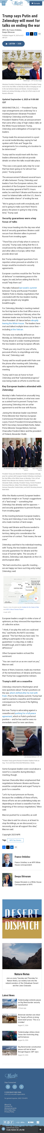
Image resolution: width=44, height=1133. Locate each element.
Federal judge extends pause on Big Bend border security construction (29, 1002)
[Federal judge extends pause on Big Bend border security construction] (9, 1003)
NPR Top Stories (15, 840)
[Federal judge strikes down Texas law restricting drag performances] (9, 1036)
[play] (3, 1129)
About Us (8, 1105)
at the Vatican (17, 329)
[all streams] (41, 1129)
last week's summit (28, 288)
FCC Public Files (10, 1110)
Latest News (8, 995)
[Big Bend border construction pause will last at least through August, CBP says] (9, 1050)
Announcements (10, 1108)
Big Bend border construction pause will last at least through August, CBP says (29, 1049)
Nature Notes (22, 974)
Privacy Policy (9, 1112)
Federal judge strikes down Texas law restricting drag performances (28, 1034)
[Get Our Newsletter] (22, 918)
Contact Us (8, 1106)
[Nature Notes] (22, 956)
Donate (37, 3)
